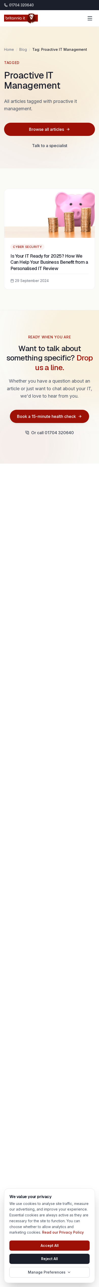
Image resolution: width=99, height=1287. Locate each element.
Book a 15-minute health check (46, 416)
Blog (23, 49)
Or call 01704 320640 (52, 432)
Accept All (50, 1245)
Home (9, 49)
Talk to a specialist (49, 145)
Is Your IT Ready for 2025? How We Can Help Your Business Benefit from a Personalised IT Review (49, 262)
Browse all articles (46, 129)
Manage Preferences (46, 1272)
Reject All (49, 1259)
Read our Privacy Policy (63, 1232)
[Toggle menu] (90, 18)
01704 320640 (21, 5)
